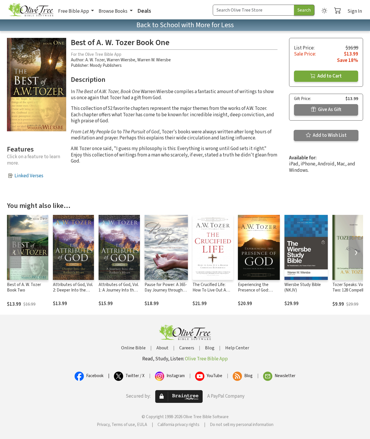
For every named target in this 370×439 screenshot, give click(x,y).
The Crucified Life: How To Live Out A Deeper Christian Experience (209, 293)
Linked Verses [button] (28, 175)
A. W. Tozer (95, 60)
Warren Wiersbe (121, 60)
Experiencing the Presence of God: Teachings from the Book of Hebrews (255, 293)
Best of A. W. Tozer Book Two (24, 287)
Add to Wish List (329, 135)
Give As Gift (329, 109)
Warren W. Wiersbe (154, 60)
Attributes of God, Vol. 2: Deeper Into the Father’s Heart (73, 290)
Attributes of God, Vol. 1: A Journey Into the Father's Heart (119, 290)
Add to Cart (329, 76)
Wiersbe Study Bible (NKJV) (302, 287)
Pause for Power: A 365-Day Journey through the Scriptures (166, 290)
